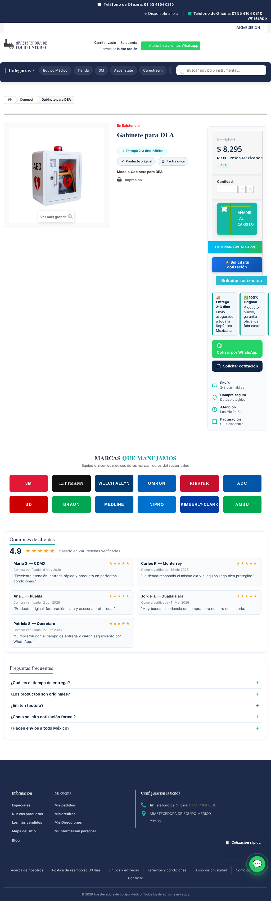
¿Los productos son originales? (40, 694)
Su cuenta (128, 42)
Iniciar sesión (248, 27)
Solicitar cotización (240, 366)
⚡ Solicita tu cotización (237, 264)
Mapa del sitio (24, 831)
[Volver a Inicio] (9, 100)
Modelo (123, 172)
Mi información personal (75, 831)
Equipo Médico (55, 70)
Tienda (83, 70)
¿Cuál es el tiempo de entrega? (40, 682)
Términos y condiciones (167, 870)
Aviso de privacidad (211, 870)
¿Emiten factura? (27, 705)
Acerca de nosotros (27, 870)
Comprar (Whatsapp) (235, 247)
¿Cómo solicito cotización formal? (43, 717)
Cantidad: (225, 181)
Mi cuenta (63, 793)
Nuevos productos (27, 814)
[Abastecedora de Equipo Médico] (45, 45)
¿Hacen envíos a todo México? (40, 728)
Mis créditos (65, 814)
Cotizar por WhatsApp (237, 352)
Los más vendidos (27, 822)
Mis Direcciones (68, 822)
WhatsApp (257, 18)
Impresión (133, 180)
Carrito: (105, 42)
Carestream (152, 70)
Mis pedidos (65, 805)
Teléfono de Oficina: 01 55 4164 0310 (135, 4)
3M (101, 70)
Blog (16, 840)
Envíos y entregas (124, 870)
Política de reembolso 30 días (76, 870)
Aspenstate (123, 70)
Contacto (135, 878)
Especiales (21, 805)
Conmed (26, 99)
